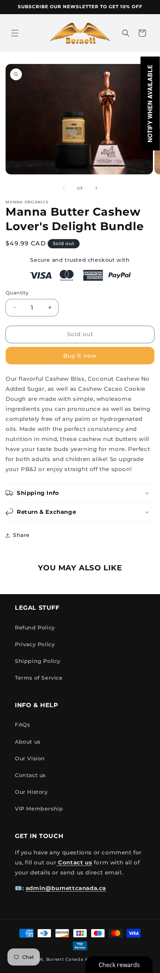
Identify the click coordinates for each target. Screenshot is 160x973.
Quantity (17, 293)
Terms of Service (39, 677)
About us (28, 741)
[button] (15, 33)
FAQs (22, 724)
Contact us (30, 775)
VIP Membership (39, 808)
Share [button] (21, 535)
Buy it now (80, 355)
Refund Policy (35, 627)
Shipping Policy (38, 661)
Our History (31, 792)
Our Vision (30, 758)
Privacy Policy (35, 644)
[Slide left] (63, 188)
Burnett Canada (65, 959)
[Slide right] (96, 188)
